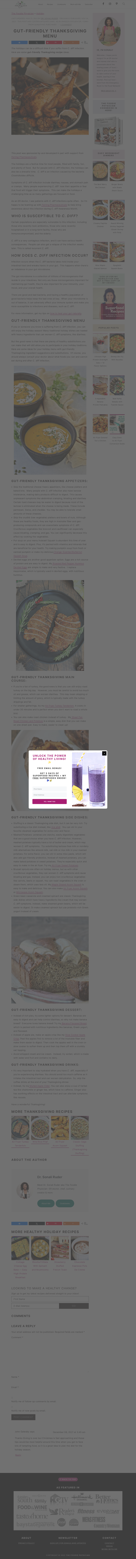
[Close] (104, 753)
